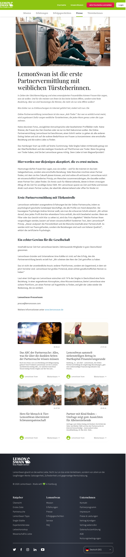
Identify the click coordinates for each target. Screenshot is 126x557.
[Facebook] (21, 549)
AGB (82, 533)
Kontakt (83, 502)
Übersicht (17, 502)
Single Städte (19, 520)
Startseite (61, 5)
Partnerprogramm (88, 507)
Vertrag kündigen (87, 520)
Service (49, 520)
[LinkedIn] (34, 549)
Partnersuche (19, 511)
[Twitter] (14, 549)
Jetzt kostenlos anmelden (100, 5)
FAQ (48, 525)
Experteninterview (21, 525)
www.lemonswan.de (54, 309)
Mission (49, 502)
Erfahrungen (52, 507)
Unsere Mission (77, 5)
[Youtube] (43, 549)
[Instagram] (27, 549)
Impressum (85, 511)
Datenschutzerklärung (90, 529)
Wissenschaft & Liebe (22, 533)
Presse (49, 511)
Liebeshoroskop (20, 529)
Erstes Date (18, 507)
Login (121, 5)
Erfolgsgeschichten (55, 516)
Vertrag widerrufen (88, 525)
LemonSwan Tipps (21, 516)
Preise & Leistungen (89, 516)
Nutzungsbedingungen (90, 538)
